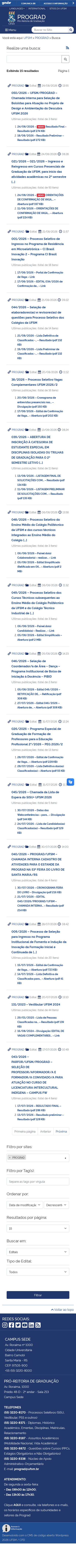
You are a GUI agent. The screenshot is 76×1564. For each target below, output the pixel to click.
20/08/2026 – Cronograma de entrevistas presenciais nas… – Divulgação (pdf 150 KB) (36, 402)
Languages (16, 8)
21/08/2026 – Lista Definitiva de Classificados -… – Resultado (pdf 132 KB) (39, 340)
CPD (22, 1539)
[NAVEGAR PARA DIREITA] (73, 3)
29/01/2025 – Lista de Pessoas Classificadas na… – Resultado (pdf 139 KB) (40, 1022)
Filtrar (38, 1295)
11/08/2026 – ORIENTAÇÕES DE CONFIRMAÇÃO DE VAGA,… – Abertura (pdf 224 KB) (40, 212)
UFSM (13, 1539)
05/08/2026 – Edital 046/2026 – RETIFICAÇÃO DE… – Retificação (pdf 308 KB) (39, 693)
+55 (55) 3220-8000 (18, 1370)
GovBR (6, 3)
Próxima (61, 1131)
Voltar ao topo (64, 1309)
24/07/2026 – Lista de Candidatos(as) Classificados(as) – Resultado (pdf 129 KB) (41, 828)
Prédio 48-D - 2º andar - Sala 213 (26, 1392)
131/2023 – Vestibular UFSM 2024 (35, 1004)
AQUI (17, 1505)
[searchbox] (28, 1157)
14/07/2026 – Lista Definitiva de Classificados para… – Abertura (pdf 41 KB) (40, 978)
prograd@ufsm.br (26, 1469)
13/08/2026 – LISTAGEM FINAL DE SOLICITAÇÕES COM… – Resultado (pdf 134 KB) (41, 480)
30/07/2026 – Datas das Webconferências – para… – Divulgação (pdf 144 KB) (41, 814)
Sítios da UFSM (58, 8)
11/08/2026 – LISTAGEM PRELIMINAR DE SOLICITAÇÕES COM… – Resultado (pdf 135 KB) (41, 493)
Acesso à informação (56, 3)
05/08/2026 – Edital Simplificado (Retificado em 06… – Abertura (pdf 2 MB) (39, 566)
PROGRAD (18, 85)
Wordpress (62, 1535)
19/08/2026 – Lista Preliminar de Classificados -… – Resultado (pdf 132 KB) (39, 353)
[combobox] (38, 1158)
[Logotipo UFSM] (11, 17)
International (37, 8)
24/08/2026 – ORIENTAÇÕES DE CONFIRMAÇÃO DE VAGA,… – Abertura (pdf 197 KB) (40, 199)
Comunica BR (28, 3)
